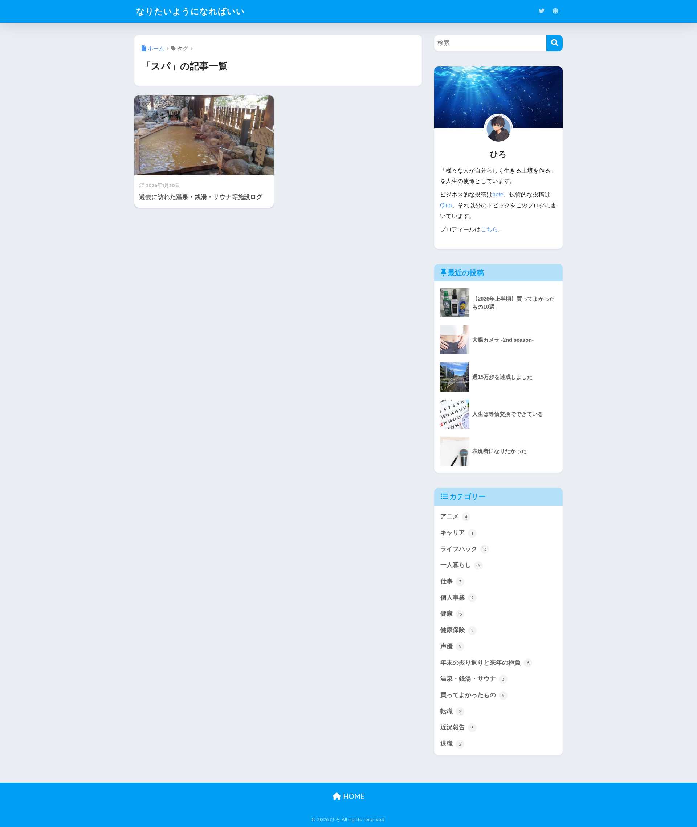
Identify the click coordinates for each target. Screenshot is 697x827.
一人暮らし (460, 565)
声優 (450, 646)
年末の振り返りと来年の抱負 (484, 662)
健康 (451, 613)
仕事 (450, 581)
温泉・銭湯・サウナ (472, 678)
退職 (450, 743)
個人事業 (457, 597)
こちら (489, 229)
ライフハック (463, 549)
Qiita (446, 205)
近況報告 (457, 727)
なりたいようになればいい (190, 11)
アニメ (454, 516)
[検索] (554, 43)
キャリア (456, 532)
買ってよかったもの (472, 695)
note (498, 194)
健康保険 (457, 630)
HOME (353, 796)
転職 (450, 711)
